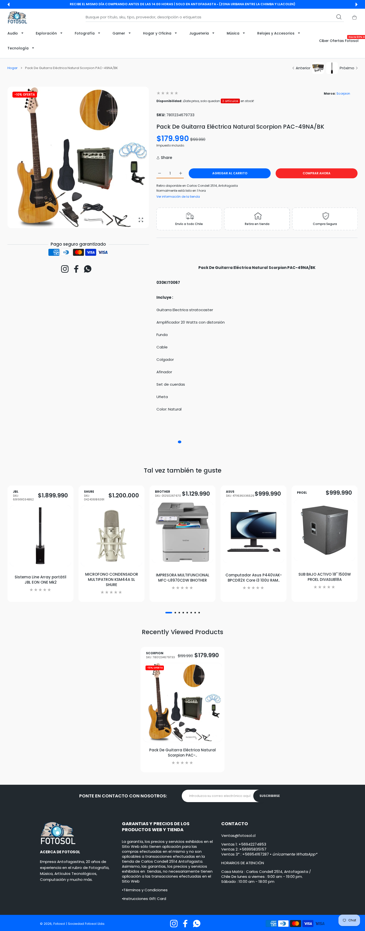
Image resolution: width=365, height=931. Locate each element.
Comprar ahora (316, 173)
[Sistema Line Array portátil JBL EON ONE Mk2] (40, 535)
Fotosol (59, 923)
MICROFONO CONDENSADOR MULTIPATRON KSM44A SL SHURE (111, 579)
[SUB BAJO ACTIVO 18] (324, 530)
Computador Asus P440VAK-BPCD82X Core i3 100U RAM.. (253, 577)
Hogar (12, 68)
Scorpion (343, 93)
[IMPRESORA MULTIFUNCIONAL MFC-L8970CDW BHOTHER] (182, 532)
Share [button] (166, 157)
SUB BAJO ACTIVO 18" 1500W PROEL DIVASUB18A (324, 576)
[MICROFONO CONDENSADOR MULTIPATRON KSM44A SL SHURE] (111, 535)
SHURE (94, 495)
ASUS (240, 494)
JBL (23, 495)
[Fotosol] (17, 17)
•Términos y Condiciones (145, 890)
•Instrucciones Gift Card (144, 898)
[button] (8, 4)
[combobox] (215, 17)
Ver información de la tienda (178, 196)
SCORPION (160, 655)
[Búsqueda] (339, 17)
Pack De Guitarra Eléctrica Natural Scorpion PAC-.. (182, 752)
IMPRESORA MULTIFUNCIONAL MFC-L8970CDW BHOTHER (182, 577)
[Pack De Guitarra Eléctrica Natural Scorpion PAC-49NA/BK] (182, 702)
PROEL (302, 492)
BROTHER (168, 494)
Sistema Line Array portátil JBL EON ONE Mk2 (40, 579)
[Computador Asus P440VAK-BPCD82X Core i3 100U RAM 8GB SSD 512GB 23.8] (253, 532)
